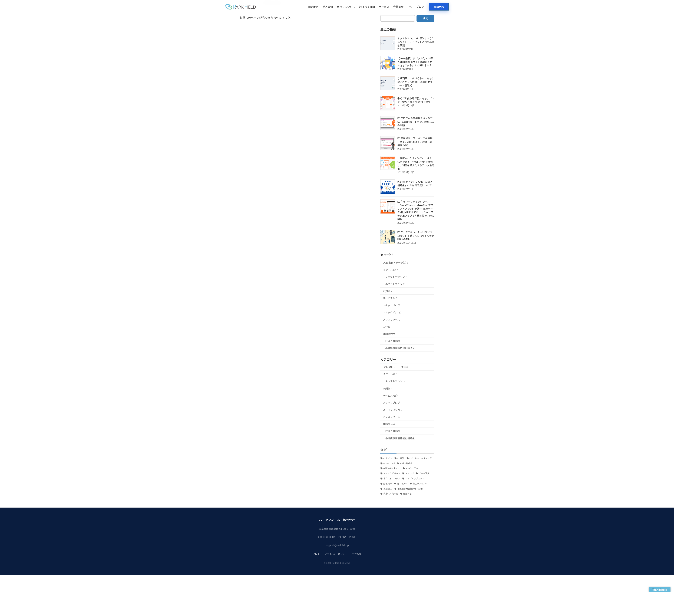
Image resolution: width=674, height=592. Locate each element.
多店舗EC (387, 488)
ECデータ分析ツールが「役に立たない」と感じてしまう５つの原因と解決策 (415, 236)
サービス (384, 6)
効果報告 (387, 483)
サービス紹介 (390, 298)
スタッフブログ (391, 305)
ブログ (420, 6)
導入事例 (327, 6)
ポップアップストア (414, 478)
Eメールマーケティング (420, 458)
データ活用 (424, 473)
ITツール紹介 (390, 269)
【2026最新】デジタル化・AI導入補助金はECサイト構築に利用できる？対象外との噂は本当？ (415, 62)
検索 (425, 18)
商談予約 (439, 6)
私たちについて (346, 6)
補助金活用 (389, 333)
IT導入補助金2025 (392, 468)
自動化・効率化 (390, 493)
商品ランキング (420, 483)
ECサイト (387, 458)
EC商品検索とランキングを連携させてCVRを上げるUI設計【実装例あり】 (414, 142)
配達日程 (407, 493)
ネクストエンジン (395, 283)
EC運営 (400, 458)
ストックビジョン (392, 312)
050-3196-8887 (326, 537)
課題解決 (313, 6)
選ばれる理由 (367, 6)
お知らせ (388, 291)
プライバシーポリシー (336, 553)
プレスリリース (391, 319)
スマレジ (409, 473)
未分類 (386, 326)
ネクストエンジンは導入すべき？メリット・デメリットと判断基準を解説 (415, 42)
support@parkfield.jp (337, 545)
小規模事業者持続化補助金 (400, 348)
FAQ (410, 6)
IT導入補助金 (392, 341)
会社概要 (398, 6)
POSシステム (412, 468)
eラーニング (389, 463)
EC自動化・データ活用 (395, 262)
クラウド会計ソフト (396, 276)
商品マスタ (402, 483)
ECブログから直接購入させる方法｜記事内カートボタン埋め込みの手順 (415, 122)
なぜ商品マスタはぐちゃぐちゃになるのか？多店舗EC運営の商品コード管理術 (415, 82)
